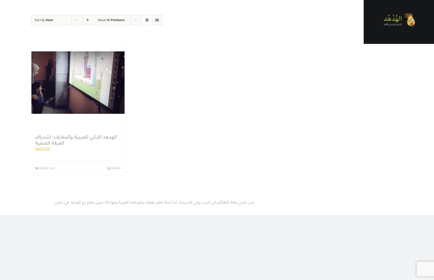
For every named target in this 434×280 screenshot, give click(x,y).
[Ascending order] (88, 20)
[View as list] (157, 20)
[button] (399, 148)
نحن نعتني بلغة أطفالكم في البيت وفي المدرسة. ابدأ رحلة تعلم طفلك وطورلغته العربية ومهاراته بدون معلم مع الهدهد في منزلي (154, 202)
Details (116, 168)
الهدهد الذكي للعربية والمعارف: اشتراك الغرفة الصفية (76, 140)
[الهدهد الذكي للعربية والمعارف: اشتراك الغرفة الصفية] (78, 82)
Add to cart (47, 168)
